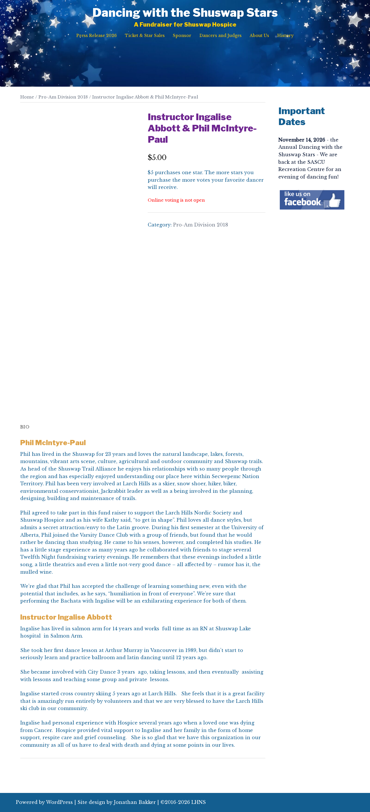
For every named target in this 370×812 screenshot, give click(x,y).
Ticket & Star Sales (145, 35)
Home (27, 97)
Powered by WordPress (44, 802)
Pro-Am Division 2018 (63, 97)
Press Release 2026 (96, 35)
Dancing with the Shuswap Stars (185, 12)
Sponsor (182, 35)
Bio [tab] (24, 427)
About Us (259, 35)
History (285, 35)
